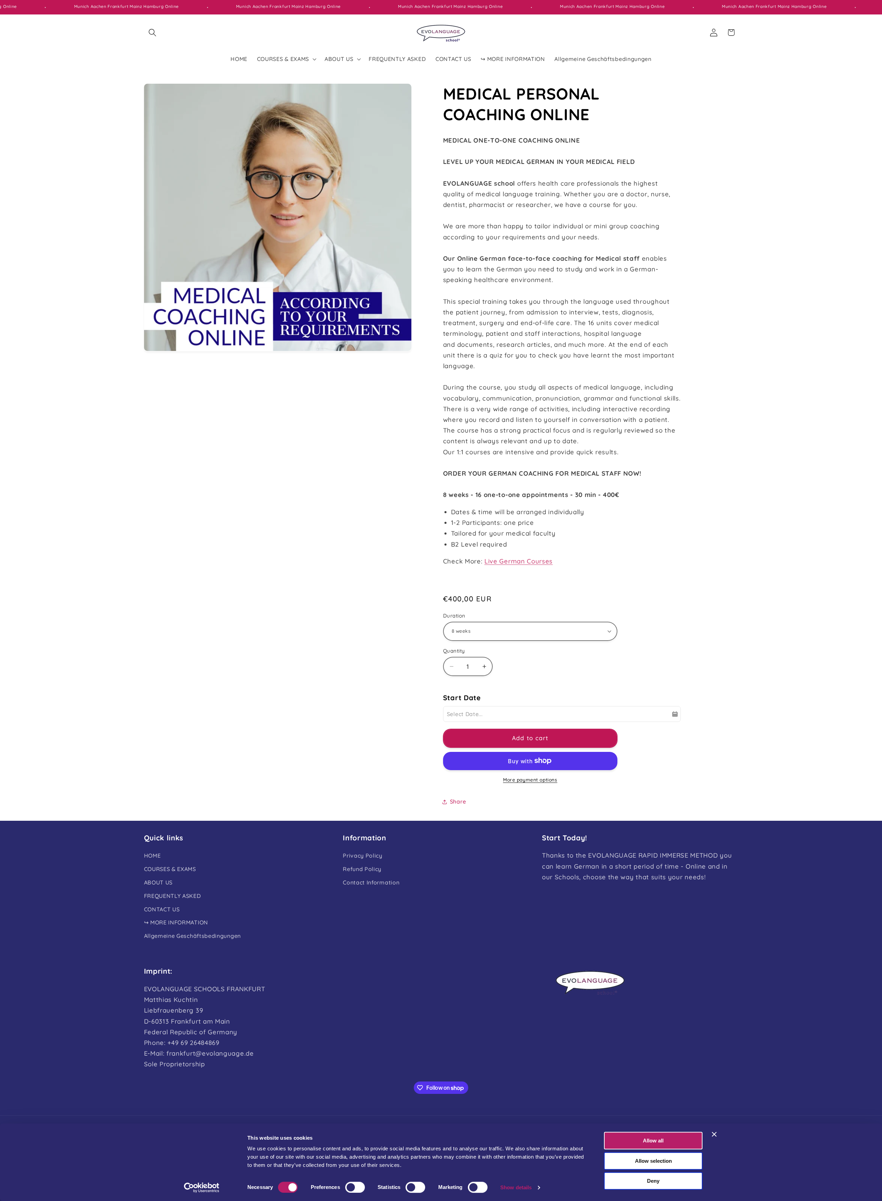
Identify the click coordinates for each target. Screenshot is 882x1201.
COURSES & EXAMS (170, 869)
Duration (454, 615)
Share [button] (458, 801)
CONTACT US (162, 909)
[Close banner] (714, 1134)
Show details (516, 1187)
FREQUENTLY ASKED (172, 895)
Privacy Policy (362, 855)
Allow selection (653, 1161)
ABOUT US (158, 882)
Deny (653, 1181)
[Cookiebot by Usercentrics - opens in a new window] (202, 1187)
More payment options (530, 780)
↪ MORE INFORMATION (176, 922)
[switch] (355, 1187)
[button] (153, 32)
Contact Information (371, 882)
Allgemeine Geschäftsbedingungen (192, 935)
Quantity (454, 651)
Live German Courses (518, 561)
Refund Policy (362, 869)
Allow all (653, 1140)
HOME (152, 855)
